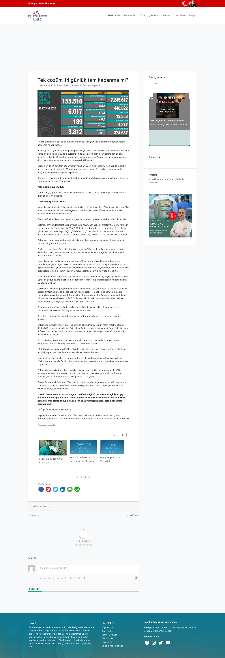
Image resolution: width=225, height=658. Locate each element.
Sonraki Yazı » (132, 515)
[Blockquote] (66, 578)
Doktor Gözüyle (40, 506)
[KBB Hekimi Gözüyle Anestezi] (53, 447)
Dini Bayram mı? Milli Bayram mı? (168, 129)
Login (33, 557)
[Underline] (49, 578)
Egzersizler (106, 642)
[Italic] (45, 578)
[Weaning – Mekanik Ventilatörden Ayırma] (83, 447)
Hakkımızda (114, 15)
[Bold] (41, 578)
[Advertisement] (112, 46)
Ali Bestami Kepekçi (90, 85)
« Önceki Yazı (34, 515)
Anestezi (167, 15)
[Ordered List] (58, 578)
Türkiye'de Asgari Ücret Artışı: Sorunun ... (169, 109)
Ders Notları (130, 15)
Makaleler (180, 15)
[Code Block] (71, 578)
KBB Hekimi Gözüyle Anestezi (51, 460)
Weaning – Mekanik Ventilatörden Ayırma (82, 459)
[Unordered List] (62, 578)
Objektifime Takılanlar (112, 645)
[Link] (75, 578)
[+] (83, 577)
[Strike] (53, 578)
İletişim (192, 15)
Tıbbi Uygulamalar (149, 15)
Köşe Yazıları (107, 627)
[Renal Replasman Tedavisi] (114, 447)
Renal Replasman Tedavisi (110, 459)
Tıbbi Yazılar (107, 638)
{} (79, 577)
